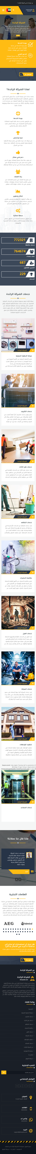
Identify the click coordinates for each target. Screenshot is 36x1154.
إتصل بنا (28, 960)
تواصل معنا (18, 35)
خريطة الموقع (29, 1058)
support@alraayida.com (20, 1132)
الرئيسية (31, 1009)
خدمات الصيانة (27, 689)
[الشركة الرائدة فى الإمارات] (8, 10)
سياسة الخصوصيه (28, 1051)
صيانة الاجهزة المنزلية (24, 355)
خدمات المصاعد (26, 807)
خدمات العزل (27, 633)
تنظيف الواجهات (26, 744)
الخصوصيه (19, 1149)
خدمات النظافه (26, 522)
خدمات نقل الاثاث (25, 467)
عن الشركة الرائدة (28, 1047)
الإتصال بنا (27, 74)
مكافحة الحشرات (26, 578)
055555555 (24, 1110)
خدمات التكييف (26, 411)
